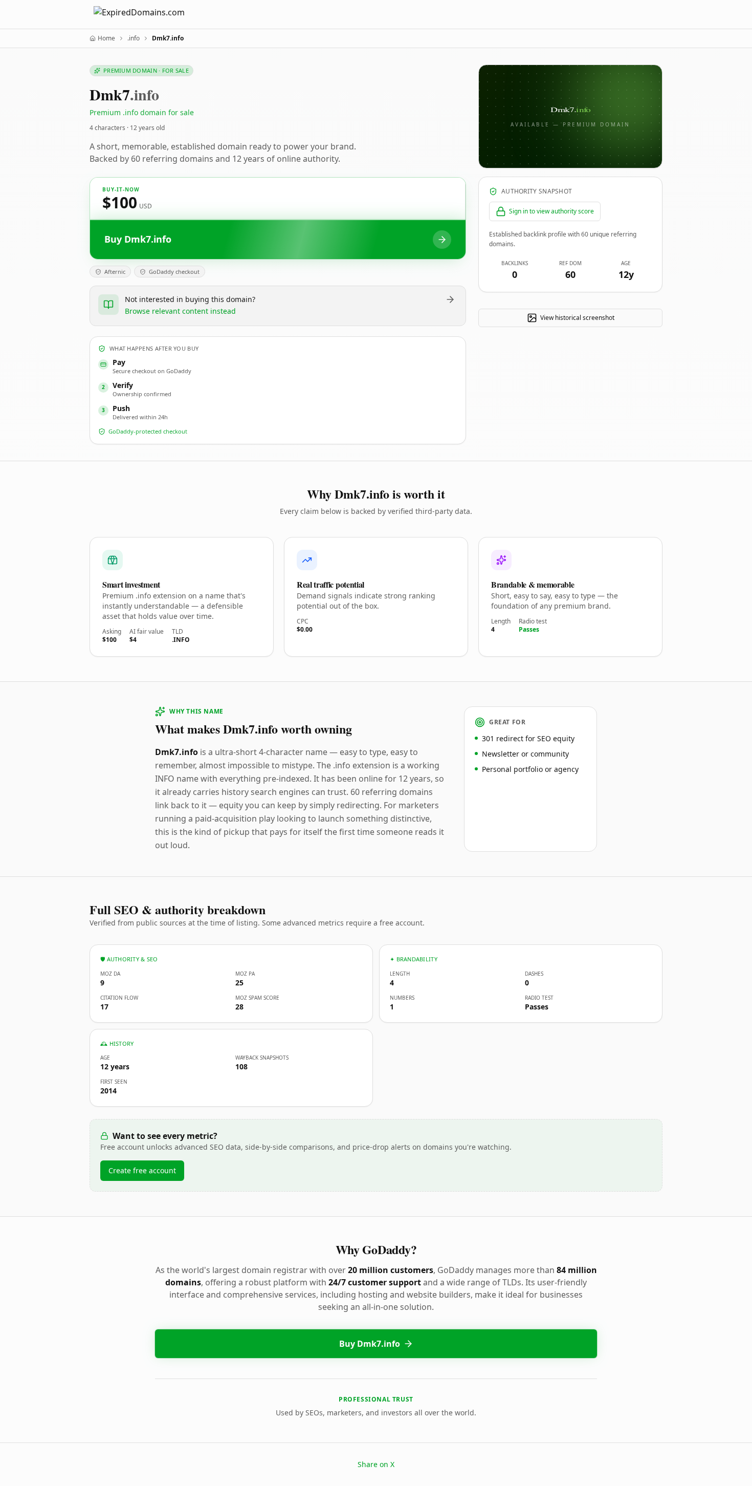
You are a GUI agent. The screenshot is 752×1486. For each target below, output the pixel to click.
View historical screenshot (577, 317)
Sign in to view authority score (551, 211)
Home (106, 38)
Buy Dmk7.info (369, 1343)
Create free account (142, 1170)
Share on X (376, 1464)
